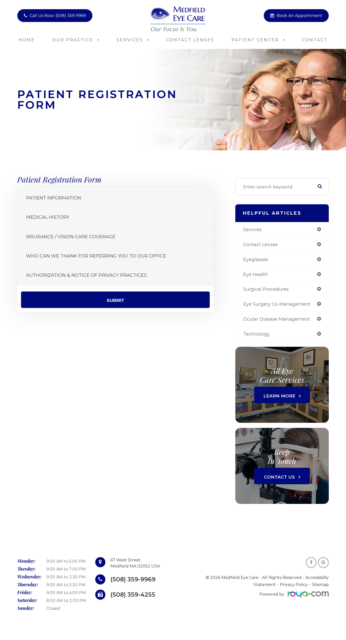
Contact (315, 40)
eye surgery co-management (277, 304)
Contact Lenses (190, 40)
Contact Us (279, 476)
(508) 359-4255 (132, 594)
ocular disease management (276, 319)
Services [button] (130, 40)
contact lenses (260, 244)
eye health (255, 274)
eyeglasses (255, 259)
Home (26, 40)
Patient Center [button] (255, 40)
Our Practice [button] (72, 40)
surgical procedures (266, 289)
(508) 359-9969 (133, 579)
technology (256, 334)
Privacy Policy (294, 584)
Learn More (279, 395)
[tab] (115, 198)
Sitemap (320, 584)
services (252, 229)
